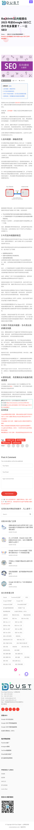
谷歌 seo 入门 (6, 622)
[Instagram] (14, 709)
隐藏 (10, 86)
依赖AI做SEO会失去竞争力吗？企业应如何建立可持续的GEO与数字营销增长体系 (21, 527)
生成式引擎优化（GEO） (20, 611)
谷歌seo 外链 (6, 625)
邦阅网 (3, 773)
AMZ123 (3, 781)
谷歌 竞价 (5, 660)
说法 (11, 386)
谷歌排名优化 (16, 442)
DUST (15, 80)
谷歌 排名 (5, 646)
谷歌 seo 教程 (18, 629)
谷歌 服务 (17, 657)
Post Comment (9, 493)
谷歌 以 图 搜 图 (7, 636)
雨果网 (3, 777)
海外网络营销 (20, 440)
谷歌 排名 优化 (25, 646)
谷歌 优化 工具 (20, 639)
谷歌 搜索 (16, 650)
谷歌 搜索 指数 (7, 653)
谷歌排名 (14, 646)
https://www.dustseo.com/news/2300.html (18, 402)
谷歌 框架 (26, 657)
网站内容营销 (27, 615)
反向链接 (9, 110)
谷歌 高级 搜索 (19, 664)
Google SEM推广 (7, 601)
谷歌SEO (17, 102)
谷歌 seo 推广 (6, 629)
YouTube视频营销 (6, 750)
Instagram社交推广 (8, 604)
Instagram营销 (5, 746)
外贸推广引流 (10, 440)
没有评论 (22, 80)
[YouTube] (10, 709)
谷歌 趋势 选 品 (16, 660)
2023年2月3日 (7, 80)
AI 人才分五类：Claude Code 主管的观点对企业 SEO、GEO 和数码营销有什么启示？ (20, 540)
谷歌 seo (14, 618)
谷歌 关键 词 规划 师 (22, 643)
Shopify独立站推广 (22, 604)
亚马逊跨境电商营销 (8, 608)
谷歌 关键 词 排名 (7, 643)
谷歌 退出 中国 (7, 664)
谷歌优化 (18, 636)
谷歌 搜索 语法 (7, 657)
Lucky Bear (4, 789)
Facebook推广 (5, 742)
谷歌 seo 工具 (18, 625)
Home (3, 34)
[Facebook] (6, 709)
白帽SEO (5, 615)
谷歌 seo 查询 (6, 632)
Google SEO (19, 601)
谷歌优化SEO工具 (7, 639)
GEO (26, 597)
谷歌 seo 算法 (18, 632)
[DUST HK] (17, 709)
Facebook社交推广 (16, 597)
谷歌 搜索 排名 (19, 653)
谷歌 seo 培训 (18, 622)
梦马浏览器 (4, 785)
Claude (5, 597)
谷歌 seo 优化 (25, 618)
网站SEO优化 (6, 442)
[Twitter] (3, 709)
